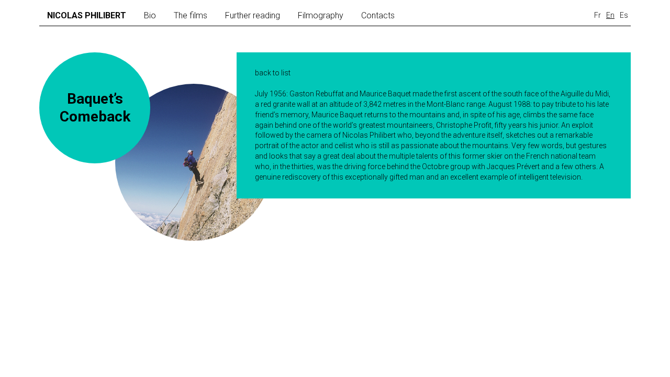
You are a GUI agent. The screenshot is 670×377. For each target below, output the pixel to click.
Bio (150, 15)
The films (190, 15)
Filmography (320, 15)
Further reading (252, 15)
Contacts (378, 15)
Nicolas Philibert (86, 15)
